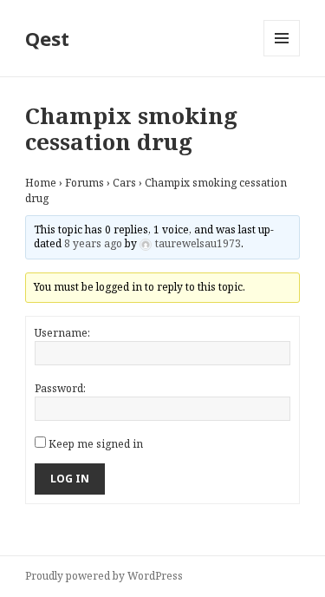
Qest (47, 38)
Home (40, 182)
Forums (84, 182)
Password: (60, 388)
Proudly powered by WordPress (104, 575)
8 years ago (93, 243)
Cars (124, 182)
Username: (62, 332)
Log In (69, 478)
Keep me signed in (96, 443)
